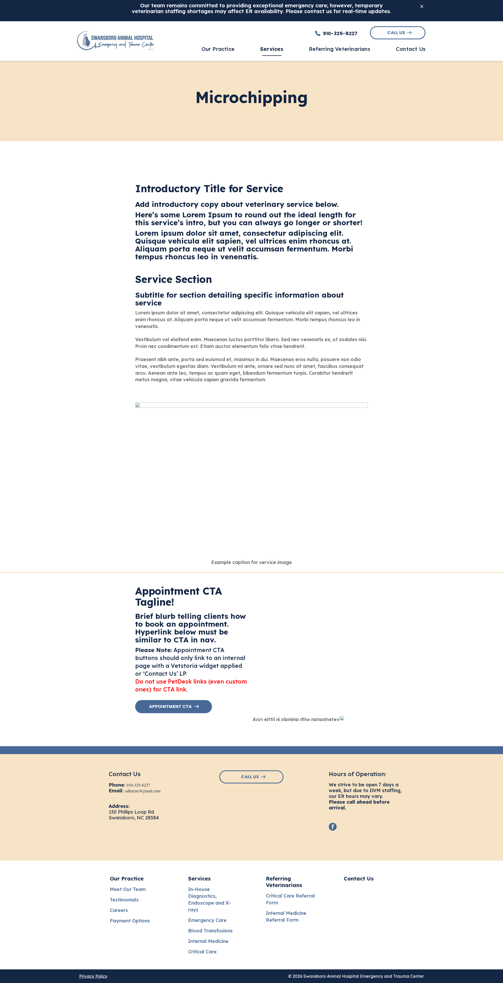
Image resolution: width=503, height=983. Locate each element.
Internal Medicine (208, 941)
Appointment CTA (170, 706)
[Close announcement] (421, 6)
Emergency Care (207, 920)
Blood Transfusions (210, 931)
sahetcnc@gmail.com (142, 790)
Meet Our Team (128, 889)
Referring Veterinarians (284, 881)
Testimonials (124, 900)
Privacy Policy (93, 976)
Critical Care (202, 952)
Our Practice (127, 878)
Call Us (396, 33)
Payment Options (130, 921)
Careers (119, 910)
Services (199, 878)
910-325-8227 (138, 785)
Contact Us (359, 878)
